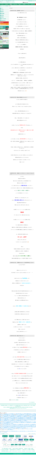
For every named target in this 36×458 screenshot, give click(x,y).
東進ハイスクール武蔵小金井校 (16, 420)
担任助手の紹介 (25, 405)
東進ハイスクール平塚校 (32, 422)
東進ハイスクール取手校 (12, 428)
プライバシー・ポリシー (20, 408)
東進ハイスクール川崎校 (19, 421)
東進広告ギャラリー (14, 408)
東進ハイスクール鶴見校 (20, 422)
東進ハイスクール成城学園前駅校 (18, 418)
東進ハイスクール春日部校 (18, 424)
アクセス (14, 405)
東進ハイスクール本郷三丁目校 (26, 414)
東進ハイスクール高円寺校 (9, 416)
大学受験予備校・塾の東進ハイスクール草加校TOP (7, 405)
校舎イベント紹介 (30, 405)
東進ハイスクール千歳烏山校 (25, 418)
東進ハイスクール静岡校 (21, 428)
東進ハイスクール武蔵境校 (23, 420)
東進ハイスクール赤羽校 (19, 414)
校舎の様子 (17, 405)
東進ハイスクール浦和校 (5, 424)
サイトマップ (24, 408)
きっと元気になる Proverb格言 (4, 449)
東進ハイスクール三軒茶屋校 (25, 417)
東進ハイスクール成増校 (29, 416)
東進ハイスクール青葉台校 (6, 421)
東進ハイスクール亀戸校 (18, 415)
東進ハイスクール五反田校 (19, 417)
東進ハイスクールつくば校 (6, 428)
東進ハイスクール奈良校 (29, 428)
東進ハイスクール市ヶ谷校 (8, 413)
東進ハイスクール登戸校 (26, 422)
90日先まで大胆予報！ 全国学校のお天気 (18, 448)
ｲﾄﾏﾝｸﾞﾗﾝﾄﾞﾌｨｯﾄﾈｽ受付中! (4, 443)
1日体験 (11, 408)
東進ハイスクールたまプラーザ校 (12, 422)
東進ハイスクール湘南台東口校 (26, 421)
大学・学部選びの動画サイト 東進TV (6, 448)
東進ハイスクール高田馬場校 (3, 414)
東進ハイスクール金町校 (12, 415)
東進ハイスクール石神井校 (16, 416)
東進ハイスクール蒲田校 (12, 417)
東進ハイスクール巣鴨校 (22, 416)
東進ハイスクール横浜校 (10, 423)
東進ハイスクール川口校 (25, 424)
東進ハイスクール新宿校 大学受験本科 (24, 413)
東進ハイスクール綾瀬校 (6, 415)
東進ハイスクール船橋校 (3, 427)
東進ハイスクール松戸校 (9, 427)
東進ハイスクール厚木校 (13, 421)
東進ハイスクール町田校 (3, 420)
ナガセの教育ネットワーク (4, 433)
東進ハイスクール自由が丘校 (10, 418)
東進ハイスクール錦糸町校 (31, 415)
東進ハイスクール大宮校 (12, 424)
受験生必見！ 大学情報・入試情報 (28, 448)
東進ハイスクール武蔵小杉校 (3, 423)
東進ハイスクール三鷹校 (9, 420)
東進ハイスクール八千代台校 (22, 427)
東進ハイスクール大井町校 (6, 417)
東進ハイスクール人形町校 (10, 414)
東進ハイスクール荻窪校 (3, 416)
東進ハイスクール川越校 (31, 424)
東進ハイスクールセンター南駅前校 (4, 422)
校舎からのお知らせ (21, 405)
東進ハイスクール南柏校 (15, 427)
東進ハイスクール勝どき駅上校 (16, 413)
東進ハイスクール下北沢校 (3, 418)
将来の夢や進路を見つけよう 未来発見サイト (15, 449)
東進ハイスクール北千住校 (24, 415)
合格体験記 (33, 405)
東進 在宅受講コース (10, 429)
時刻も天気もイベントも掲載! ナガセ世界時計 (28, 449)
